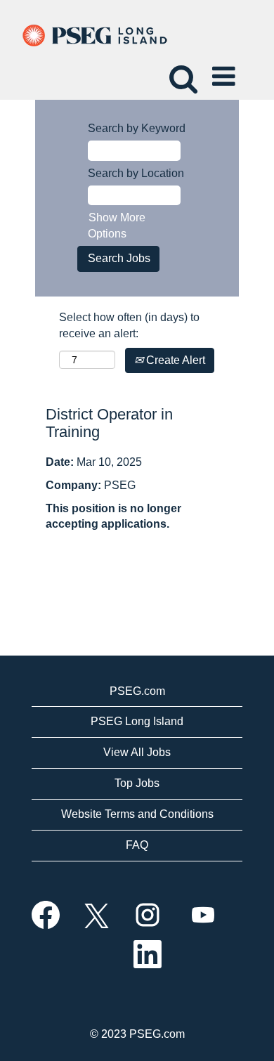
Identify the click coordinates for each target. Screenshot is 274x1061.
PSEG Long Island (137, 721)
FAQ (137, 845)
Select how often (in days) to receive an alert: (129, 325)
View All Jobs (137, 752)
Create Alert (174, 360)
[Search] (181, 71)
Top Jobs (137, 783)
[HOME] (94, 34)
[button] (226, 72)
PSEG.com (137, 691)
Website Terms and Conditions (137, 814)
